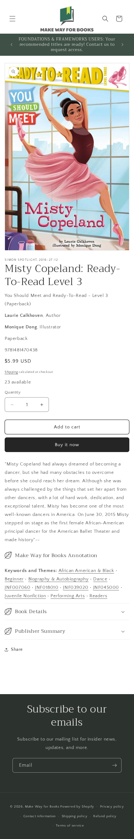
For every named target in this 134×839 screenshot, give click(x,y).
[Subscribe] (114, 765)
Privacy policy (112, 806)
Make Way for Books (42, 806)
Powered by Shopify (77, 806)
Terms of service (70, 825)
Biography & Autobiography (58, 579)
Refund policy (105, 816)
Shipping (11, 372)
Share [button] (17, 649)
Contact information (39, 816)
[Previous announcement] (11, 44)
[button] (12, 19)
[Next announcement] (122, 44)
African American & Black (86, 570)
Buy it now (67, 444)
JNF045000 (106, 587)
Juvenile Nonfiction (25, 595)
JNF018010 (46, 587)
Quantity (13, 392)
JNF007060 (17, 587)
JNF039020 (75, 587)
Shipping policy (75, 816)
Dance (100, 579)
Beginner (14, 579)
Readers (98, 595)
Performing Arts (67, 595)
